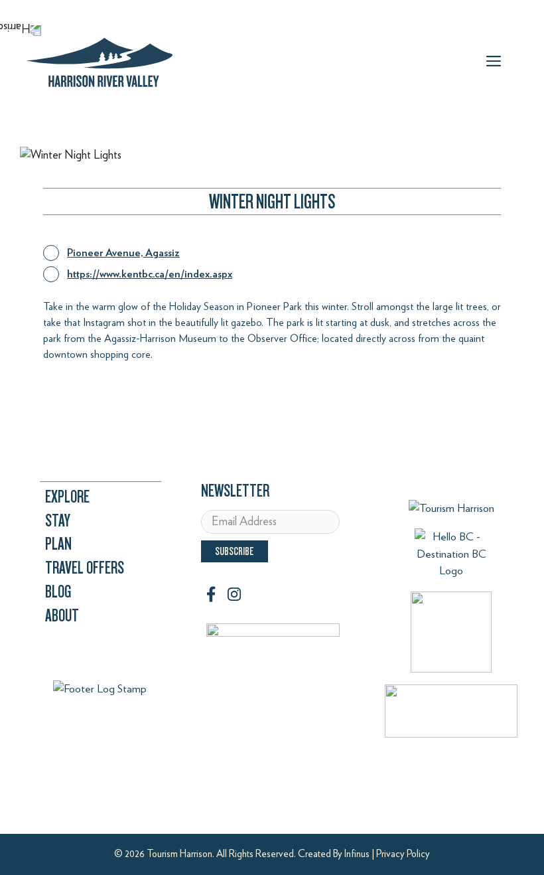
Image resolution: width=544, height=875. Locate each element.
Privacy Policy (403, 854)
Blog (58, 591)
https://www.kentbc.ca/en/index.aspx (149, 274)
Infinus (357, 854)
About (62, 615)
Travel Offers (84, 568)
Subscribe (234, 551)
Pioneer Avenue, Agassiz (123, 253)
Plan (58, 544)
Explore (67, 497)
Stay (57, 520)
